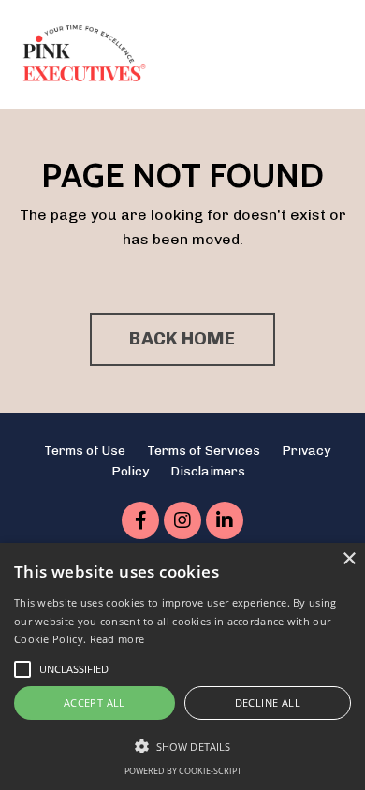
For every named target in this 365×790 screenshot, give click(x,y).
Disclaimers (207, 471)
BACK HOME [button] (182, 338)
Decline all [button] (267, 702)
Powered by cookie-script (182, 771)
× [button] (349, 559)
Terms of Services (203, 451)
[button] (182, 746)
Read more (117, 639)
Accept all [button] (94, 702)
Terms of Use (84, 451)
